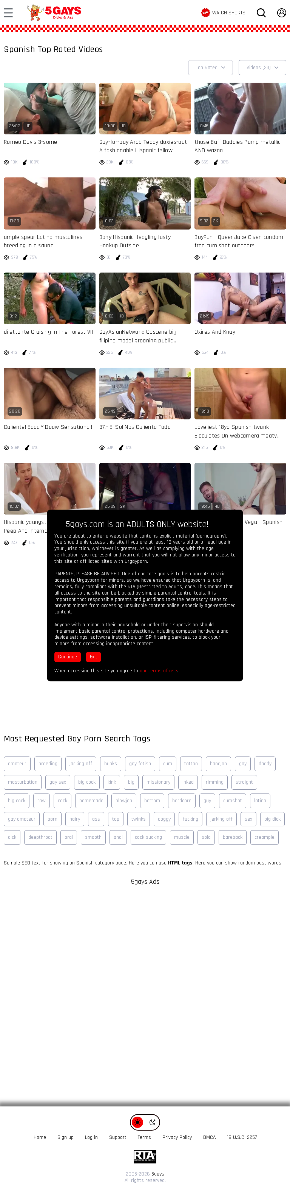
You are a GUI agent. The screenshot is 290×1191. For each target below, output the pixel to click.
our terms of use (158, 670)
